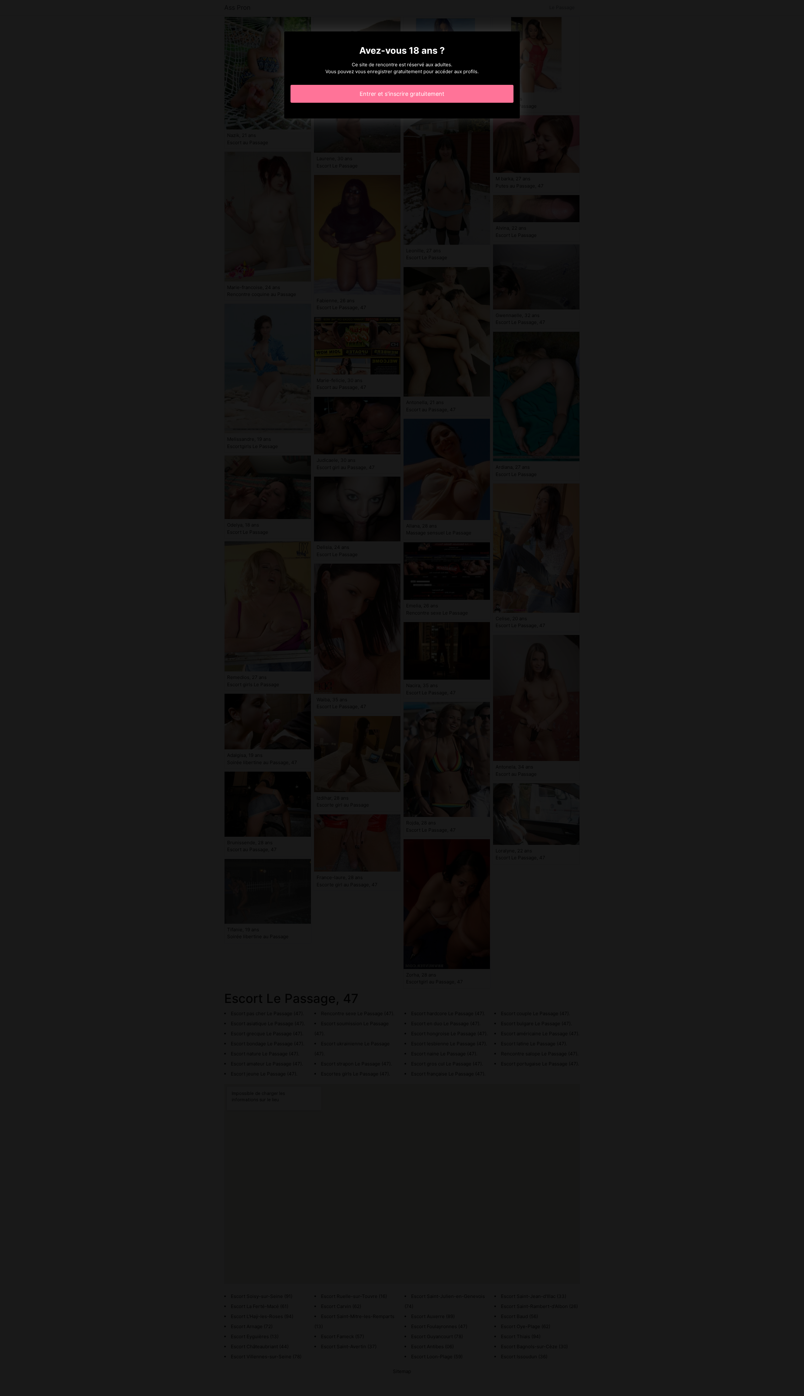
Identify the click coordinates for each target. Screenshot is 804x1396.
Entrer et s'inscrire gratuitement (402, 93)
